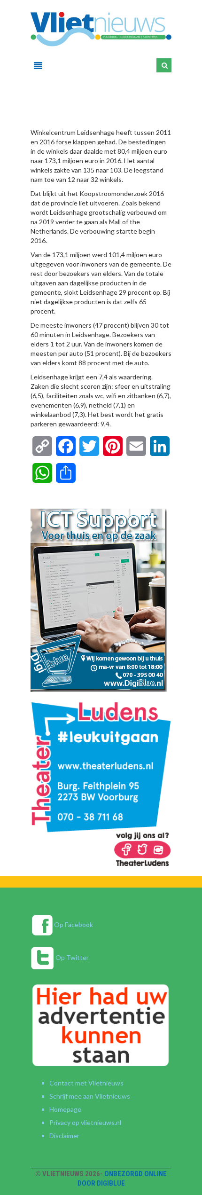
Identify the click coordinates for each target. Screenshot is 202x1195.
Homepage (65, 1109)
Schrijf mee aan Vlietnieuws (89, 1096)
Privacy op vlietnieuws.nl (85, 1122)
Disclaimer (64, 1136)
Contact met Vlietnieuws (86, 1083)
